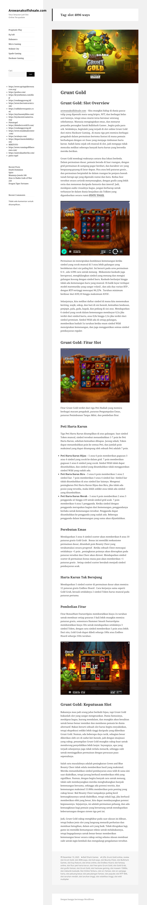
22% (104, 857)
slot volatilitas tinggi (104, 876)
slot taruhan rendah (69, 876)
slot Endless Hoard (105, 862)
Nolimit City (14, 49)
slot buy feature (74, 862)
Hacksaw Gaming (16, 58)
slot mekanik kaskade (70, 871)
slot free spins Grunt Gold (101, 865)
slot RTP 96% (121, 873)
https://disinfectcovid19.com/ (21, 125)
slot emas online (89, 862)
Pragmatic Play (15, 30)
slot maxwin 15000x (118, 868)
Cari (10, 70)
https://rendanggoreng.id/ (20, 100)
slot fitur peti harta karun (78, 865)
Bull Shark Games (90, 857)
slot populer (110, 873)
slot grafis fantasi (68, 868)
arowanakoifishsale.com (73, 110)
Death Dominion (16, 170)
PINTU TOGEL (96, 195)
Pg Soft (12, 34)
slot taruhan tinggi (87, 876)
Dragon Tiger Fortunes (18, 183)
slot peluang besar (74, 873)
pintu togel (13, 155)
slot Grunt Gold (83, 868)
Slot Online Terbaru (88, 871)
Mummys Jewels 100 (18, 175)
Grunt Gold (73, 92)
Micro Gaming (15, 44)
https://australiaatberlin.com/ (21, 153)
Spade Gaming (15, 53)
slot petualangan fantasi (93, 873)
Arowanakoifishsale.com (28, 10)
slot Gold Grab (119, 865)
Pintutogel (13, 122)
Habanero (13, 39)
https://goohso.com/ (17, 92)
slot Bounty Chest (108, 860)
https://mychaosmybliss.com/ (21, 114)
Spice (11, 172)
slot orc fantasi (104, 871)
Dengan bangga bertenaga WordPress (77, 899)
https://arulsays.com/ (18, 136)
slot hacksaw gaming (100, 868)
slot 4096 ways (81, 860)
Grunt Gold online (114, 857)
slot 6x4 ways (94, 860)
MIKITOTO (13, 144)
